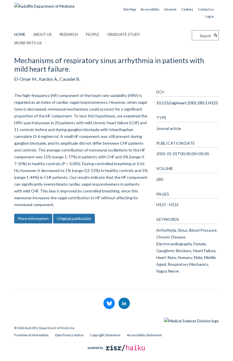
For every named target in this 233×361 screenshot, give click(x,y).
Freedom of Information (31, 335)
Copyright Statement (105, 335)
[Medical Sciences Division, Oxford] (116, 319)
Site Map (129, 9)
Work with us (28, 43)
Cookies (187, 9)
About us (42, 34)
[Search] (215, 35)
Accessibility (150, 9)
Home (19, 34)
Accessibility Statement (144, 335)
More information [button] (33, 218)
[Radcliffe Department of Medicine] (44, 4)
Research (69, 34)
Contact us (206, 9)
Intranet (170, 9)
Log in (209, 16)
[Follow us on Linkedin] (124, 303)
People (92, 34)
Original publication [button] (74, 218)
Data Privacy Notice (69, 335)
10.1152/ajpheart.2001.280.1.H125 (187, 102)
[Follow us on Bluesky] (109, 303)
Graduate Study (123, 34)
